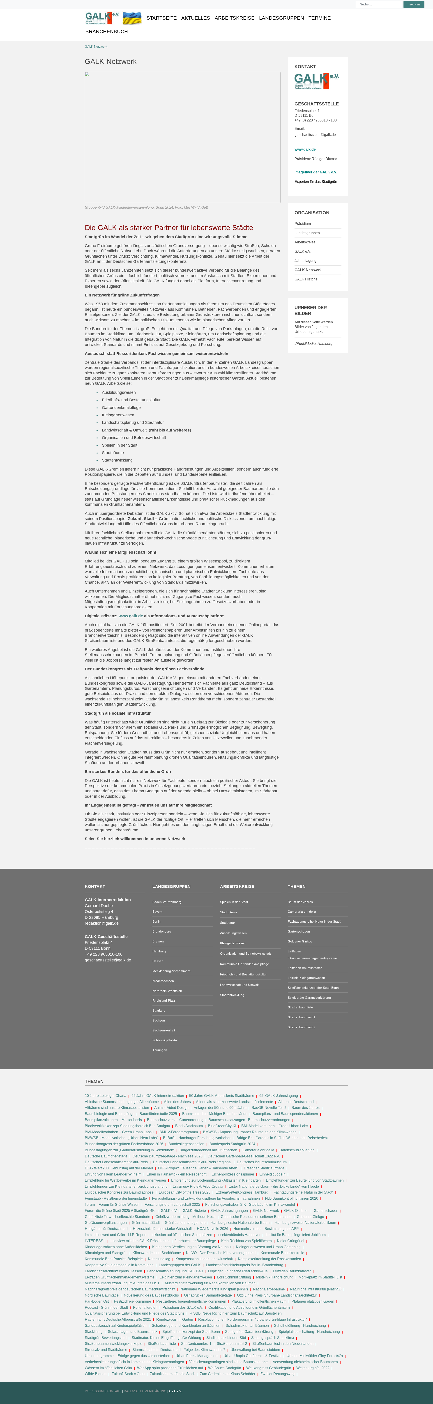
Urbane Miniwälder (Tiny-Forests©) (315, 1356)
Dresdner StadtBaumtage (264, 1168)
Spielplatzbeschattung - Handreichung (310, 1332)
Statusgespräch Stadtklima (272, 1338)
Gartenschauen (326, 1211)
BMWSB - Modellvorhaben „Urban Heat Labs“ (121, 1138)
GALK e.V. (169, 1211)
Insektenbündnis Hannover (238, 1235)
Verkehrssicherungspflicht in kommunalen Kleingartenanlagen (134, 1362)
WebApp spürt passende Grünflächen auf (170, 1368)
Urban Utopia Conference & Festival (252, 1356)
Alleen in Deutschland (296, 1102)
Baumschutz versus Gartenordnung (175, 1120)
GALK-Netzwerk (266, 1211)
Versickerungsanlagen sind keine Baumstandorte (228, 1362)
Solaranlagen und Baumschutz (132, 1332)
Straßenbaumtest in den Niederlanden (282, 1344)
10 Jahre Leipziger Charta (105, 1096)
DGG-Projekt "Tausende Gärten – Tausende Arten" (198, 1168)
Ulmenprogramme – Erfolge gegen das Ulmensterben (127, 1356)
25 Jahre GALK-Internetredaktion (158, 1096)
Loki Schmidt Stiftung (234, 1277)
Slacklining (94, 1332)
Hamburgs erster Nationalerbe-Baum (240, 1222)
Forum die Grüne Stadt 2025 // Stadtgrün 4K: (121, 1211)
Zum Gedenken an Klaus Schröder (227, 1374)
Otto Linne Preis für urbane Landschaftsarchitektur (277, 1295)
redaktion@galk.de (102, 923)
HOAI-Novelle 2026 (212, 1229)
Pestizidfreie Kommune (132, 1301)
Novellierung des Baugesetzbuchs (152, 1295)
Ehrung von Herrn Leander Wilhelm (113, 1174)
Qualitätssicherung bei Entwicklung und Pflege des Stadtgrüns (134, 1313)
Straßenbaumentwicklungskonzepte (113, 1344)
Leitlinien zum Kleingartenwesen (186, 1277)
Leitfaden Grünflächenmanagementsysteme (119, 1277)
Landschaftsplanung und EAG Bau (175, 1271)
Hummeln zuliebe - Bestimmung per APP (266, 1229)
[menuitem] (113, 18)
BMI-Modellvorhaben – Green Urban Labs (275, 1126)
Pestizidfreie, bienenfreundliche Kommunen (191, 1301)
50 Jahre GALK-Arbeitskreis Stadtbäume (222, 1096)
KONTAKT (114, 1391)
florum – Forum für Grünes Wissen (112, 1204)
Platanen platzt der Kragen (313, 1301)
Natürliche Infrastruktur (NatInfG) (315, 1289)
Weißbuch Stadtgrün (224, 1368)
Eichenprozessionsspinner (233, 1174)
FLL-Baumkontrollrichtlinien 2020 (291, 1198)
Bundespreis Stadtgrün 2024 (232, 1144)
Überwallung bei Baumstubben (255, 1350)
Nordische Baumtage (102, 1295)
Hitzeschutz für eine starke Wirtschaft (163, 1229)
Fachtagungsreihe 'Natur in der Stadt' (303, 1192)
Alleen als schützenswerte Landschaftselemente (234, 1102)
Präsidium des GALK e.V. (183, 1307)
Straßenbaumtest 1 (196, 1344)
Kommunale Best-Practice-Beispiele (114, 1259)
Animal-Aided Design (171, 1108)
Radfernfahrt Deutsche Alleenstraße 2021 (118, 1319)
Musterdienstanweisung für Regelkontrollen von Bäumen (210, 1283)
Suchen (415, 4)
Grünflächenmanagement (185, 1222)
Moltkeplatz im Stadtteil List (320, 1277)
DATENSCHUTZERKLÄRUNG (145, 1391)
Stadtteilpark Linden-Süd (226, 1338)
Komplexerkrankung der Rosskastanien (269, 1259)
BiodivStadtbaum (189, 1126)
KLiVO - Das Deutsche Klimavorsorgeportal (221, 1253)
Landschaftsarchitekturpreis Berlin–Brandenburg (244, 1265)
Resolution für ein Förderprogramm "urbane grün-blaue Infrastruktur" (252, 1319)
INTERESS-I (95, 1241)
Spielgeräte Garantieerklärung (249, 1332)
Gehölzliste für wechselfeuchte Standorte (117, 1217)
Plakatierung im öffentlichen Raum (258, 1301)
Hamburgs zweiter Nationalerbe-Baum (305, 1222)
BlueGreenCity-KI (222, 1126)
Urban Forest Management (197, 1356)
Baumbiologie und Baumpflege (109, 1114)
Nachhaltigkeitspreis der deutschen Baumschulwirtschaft (130, 1289)
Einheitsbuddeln (272, 1174)
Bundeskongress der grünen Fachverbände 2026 (124, 1144)
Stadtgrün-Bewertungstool (106, 1338)
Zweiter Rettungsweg (277, 1374)
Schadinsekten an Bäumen (247, 1325)
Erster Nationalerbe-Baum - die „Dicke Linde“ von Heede (273, 1186)
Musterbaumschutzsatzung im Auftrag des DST (122, 1283)
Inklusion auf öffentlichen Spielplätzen (182, 1235)
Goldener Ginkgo (310, 1217)
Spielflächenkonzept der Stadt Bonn (191, 1332)
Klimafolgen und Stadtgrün (106, 1253)
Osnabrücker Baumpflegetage (208, 1295)
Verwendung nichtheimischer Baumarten (305, 1362)
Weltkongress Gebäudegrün (268, 1368)
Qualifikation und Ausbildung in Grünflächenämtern (249, 1307)
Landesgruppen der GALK (180, 1265)
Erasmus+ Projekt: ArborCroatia (198, 1186)
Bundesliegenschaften (186, 1144)
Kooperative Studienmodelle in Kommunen (119, 1265)
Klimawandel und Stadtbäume (157, 1253)
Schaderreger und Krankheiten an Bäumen (186, 1325)
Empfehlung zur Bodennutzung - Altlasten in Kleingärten (216, 1180)
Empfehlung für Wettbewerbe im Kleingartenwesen (125, 1180)
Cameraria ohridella (258, 1150)
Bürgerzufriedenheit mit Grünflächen (208, 1150)
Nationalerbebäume (269, 1289)
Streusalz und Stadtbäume (106, 1350)
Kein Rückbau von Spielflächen (246, 1241)
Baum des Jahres (306, 1108)
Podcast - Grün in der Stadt (106, 1307)
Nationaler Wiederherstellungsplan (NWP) (214, 1289)
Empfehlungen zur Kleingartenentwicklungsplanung (126, 1186)
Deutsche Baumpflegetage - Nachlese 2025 (168, 1156)
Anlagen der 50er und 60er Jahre (220, 1108)
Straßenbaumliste (161, 1344)
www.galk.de (305, 149)
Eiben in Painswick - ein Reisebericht (176, 1174)
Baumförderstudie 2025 (158, 1114)
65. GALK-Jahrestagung (279, 1096)
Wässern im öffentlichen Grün (108, 1368)
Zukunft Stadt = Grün (128, 1374)
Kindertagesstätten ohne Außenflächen (116, 1247)
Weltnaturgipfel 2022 (312, 1368)
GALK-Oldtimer (296, 1211)
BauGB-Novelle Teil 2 (269, 1108)
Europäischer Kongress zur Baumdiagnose (119, 1192)
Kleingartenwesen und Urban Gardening (269, 1247)
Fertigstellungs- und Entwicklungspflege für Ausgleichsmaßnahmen (206, 1198)
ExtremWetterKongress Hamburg (242, 1192)
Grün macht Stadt (146, 1222)
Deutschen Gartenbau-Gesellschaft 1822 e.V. (244, 1156)
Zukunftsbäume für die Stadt (172, 1374)
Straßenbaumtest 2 (232, 1344)
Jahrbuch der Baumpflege (195, 1241)
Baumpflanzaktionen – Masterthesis (113, 1120)
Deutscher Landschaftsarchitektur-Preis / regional (192, 1162)
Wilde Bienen (95, 1374)
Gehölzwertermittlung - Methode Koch (185, 1217)
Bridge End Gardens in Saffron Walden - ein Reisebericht (282, 1138)
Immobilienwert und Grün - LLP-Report (115, 1235)
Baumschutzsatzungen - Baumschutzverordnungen (249, 1120)
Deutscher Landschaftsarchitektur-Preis (116, 1162)
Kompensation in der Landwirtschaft (204, 1259)
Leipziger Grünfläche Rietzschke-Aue (238, 1271)
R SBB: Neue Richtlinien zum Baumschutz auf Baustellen (236, 1313)
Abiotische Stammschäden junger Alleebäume (122, 1102)
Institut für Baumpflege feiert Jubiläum (296, 1235)
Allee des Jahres (177, 1102)
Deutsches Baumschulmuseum (262, 1162)
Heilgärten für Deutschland (106, 1229)
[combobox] (379, 4)
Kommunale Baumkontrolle (282, 1253)
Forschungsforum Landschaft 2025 (172, 1204)
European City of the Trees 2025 (184, 1192)
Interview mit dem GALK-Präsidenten (140, 1241)
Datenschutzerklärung (297, 1150)
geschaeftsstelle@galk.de (315, 135)
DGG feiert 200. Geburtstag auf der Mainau (119, 1168)
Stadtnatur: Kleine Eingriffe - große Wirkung (166, 1338)
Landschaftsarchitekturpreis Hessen (113, 1271)
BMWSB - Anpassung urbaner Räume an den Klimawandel (250, 1132)
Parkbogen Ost (97, 1301)
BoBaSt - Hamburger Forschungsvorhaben (197, 1138)
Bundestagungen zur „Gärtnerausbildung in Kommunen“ (129, 1150)
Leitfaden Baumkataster (292, 1271)
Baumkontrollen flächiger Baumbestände (215, 1114)
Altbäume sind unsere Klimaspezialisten (117, 1108)
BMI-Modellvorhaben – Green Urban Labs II (119, 1132)
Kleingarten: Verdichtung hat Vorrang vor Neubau (191, 1247)
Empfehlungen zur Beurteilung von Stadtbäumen (305, 1180)
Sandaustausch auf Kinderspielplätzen (116, 1325)
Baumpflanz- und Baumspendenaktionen (285, 1114)
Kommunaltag (159, 1259)
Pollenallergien (145, 1307)
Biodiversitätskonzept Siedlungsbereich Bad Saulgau (127, 1126)
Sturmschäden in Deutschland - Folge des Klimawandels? (179, 1350)
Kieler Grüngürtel (290, 1241)
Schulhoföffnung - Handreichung (300, 1325)
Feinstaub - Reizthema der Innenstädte (116, 1198)
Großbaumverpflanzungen (106, 1222)
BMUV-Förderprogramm (178, 1132)
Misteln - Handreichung (274, 1277)
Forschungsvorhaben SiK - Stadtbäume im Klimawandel (250, 1204)
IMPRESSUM (94, 1391)
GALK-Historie (194, 1211)
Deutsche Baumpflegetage (106, 1156)
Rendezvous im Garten (174, 1319)
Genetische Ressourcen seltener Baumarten (256, 1217)
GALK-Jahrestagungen (229, 1211)
